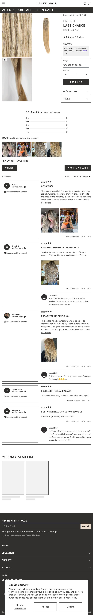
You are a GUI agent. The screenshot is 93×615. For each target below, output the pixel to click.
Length (65, 61)
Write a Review (79, 169)
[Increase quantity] (86, 74)
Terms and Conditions (33, 535)
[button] (73, 37)
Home (65, 15)
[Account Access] (89, 3)
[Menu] (4, 3)
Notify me (76, 82)
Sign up (85, 526)
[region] (32, 149)
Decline (70, 606)
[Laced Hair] (46, 3)
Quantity (66, 70)
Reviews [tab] (8, 161)
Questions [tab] (22, 161)
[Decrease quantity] (65, 74)
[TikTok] (3, 580)
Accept (45, 606)
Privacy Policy (70, 597)
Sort (67, 176)
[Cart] (84, 3)
